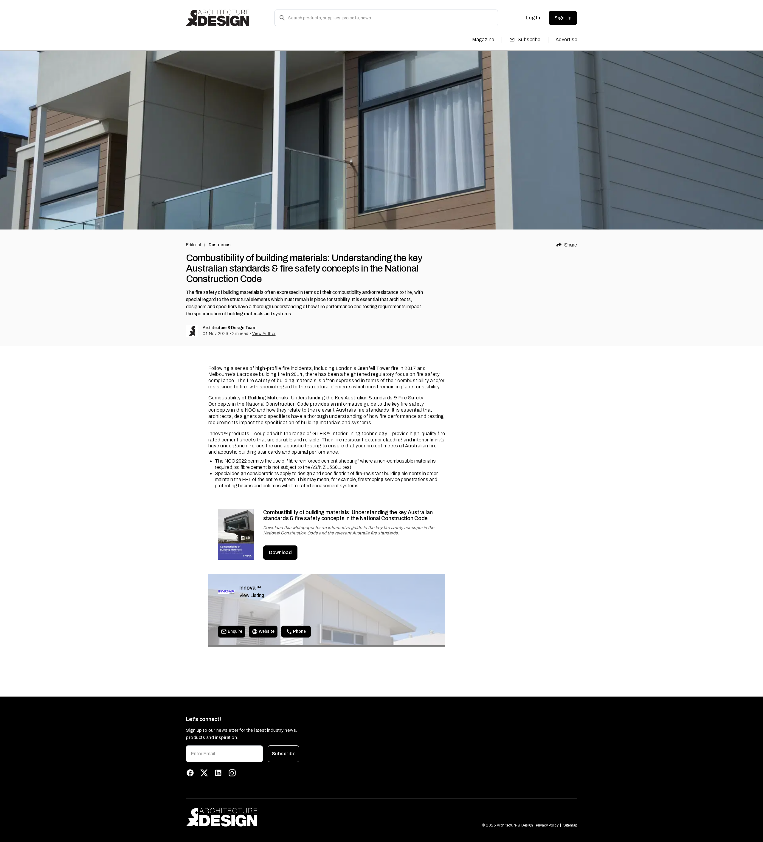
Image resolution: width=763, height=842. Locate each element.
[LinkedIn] (218, 773)
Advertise (566, 39)
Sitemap (570, 825)
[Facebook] (190, 773)
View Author (264, 333)
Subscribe (529, 39)
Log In (533, 17)
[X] (204, 773)
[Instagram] (232, 773)
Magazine (483, 39)
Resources (219, 245)
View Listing (251, 595)
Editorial (193, 245)
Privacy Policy (547, 825)
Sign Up (562, 17)
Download (280, 552)
